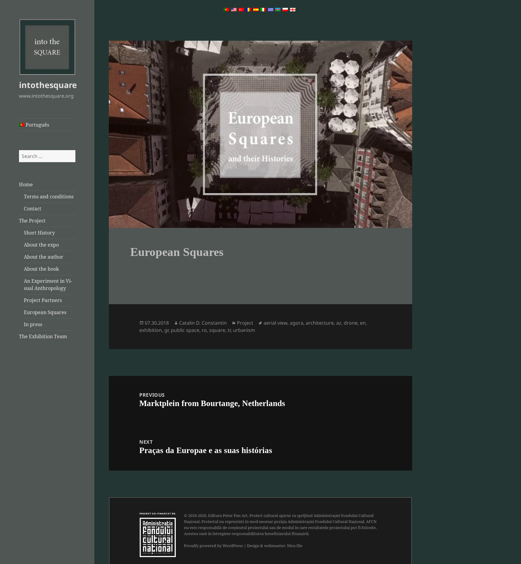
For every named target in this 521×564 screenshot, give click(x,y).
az (338, 323)
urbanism (244, 330)
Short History (39, 232)
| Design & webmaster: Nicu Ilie (273, 545)
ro (204, 330)
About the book (41, 269)
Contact (32, 208)
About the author (43, 257)
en (363, 323)
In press (33, 324)
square (217, 330)
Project (245, 323)
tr (229, 330)
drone (351, 323)
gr (166, 330)
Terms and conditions (49, 196)
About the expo (41, 244)
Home (26, 184)
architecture (320, 323)
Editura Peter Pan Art (228, 515)
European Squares (45, 312)
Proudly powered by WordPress (213, 545)
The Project (32, 220)
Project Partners (43, 300)
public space (185, 330)
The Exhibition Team (43, 336)
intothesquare (48, 84)
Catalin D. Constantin (203, 323)
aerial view (275, 323)
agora (296, 323)
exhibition (150, 330)
